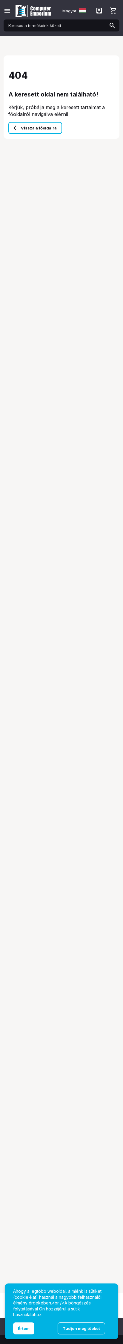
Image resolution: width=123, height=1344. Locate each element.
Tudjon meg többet (81, 1328)
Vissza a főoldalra (39, 128)
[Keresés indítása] (112, 25)
